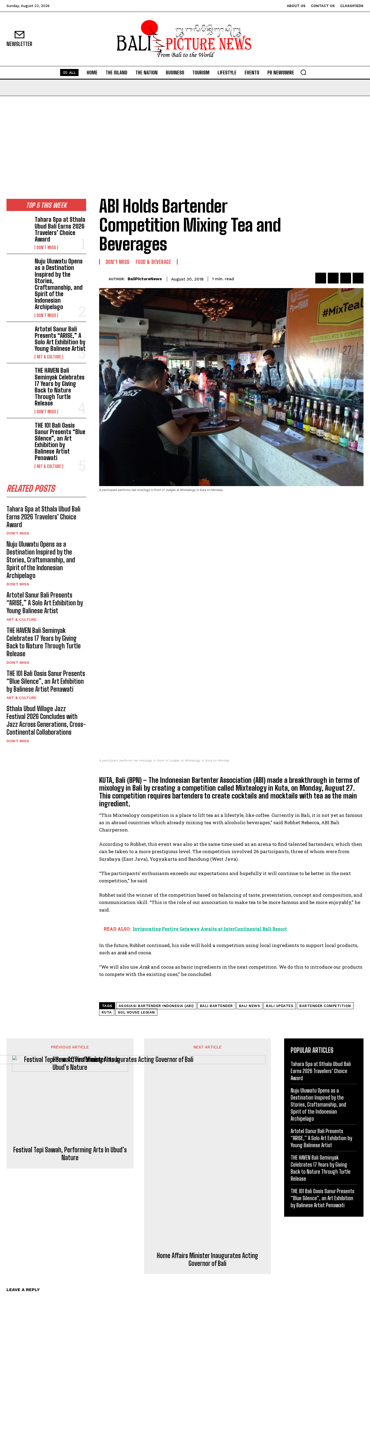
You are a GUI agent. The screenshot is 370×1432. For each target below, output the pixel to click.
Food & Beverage (153, 262)
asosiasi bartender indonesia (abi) (156, 1006)
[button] (303, 72)
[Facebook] (320, 278)
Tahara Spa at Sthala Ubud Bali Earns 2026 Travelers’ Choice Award (60, 229)
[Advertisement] (185, 136)
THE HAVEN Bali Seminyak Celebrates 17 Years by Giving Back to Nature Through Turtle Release (60, 387)
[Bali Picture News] (185, 39)
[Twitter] (333, 278)
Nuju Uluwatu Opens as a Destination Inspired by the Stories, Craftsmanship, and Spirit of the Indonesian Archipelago (59, 284)
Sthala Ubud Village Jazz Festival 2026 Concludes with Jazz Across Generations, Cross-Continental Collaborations (46, 720)
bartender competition (325, 1006)
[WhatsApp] (358, 278)
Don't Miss (46, 247)
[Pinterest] (345, 278)
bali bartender (216, 1006)
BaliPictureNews (145, 278)
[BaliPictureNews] (104, 279)
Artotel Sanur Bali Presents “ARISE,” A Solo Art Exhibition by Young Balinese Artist (60, 338)
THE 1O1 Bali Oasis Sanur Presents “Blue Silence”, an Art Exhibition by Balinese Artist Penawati (60, 442)
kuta (107, 1012)
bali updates (279, 1006)
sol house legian (136, 1012)
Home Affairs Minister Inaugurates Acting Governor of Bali (207, 1259)
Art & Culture (49, 357)
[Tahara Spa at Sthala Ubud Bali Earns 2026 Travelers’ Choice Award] (18, 227)
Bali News (249, 1006)
